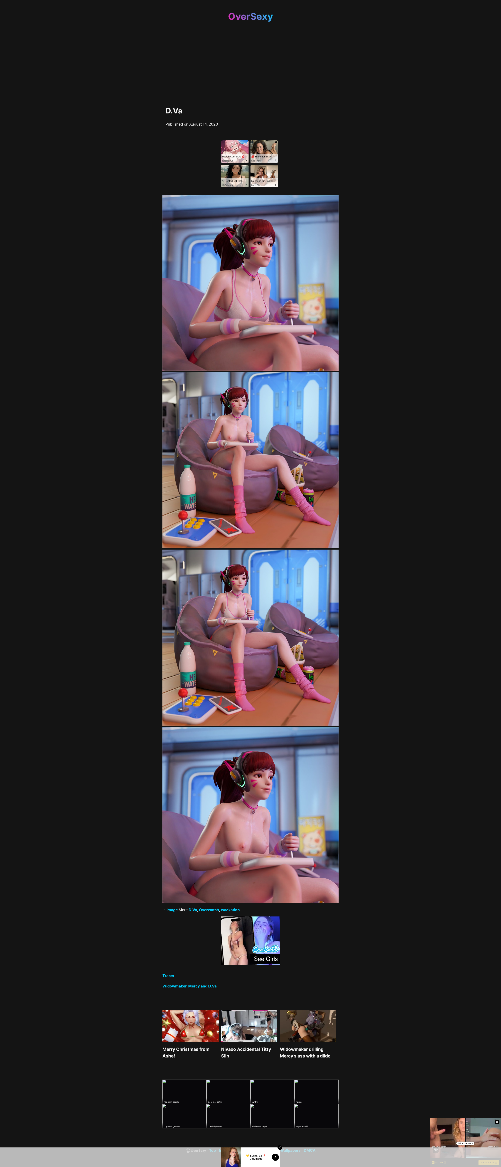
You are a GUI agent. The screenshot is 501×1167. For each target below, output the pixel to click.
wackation (230, 909)
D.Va (193, 909)
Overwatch (209, 909)
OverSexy (250, 16)
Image (172, 909)
